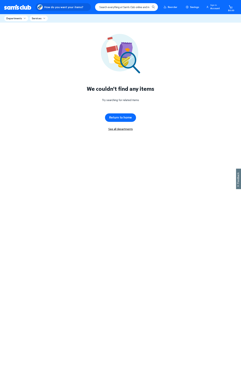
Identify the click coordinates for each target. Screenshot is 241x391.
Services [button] (36, 18)
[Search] (153, 7)
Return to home (120, 117)
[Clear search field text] (145, 7)
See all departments (120, 129)
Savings (194, 7)
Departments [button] (14, 18)
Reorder (172, 7)
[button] (214, 7)
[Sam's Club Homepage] (17, 7)
